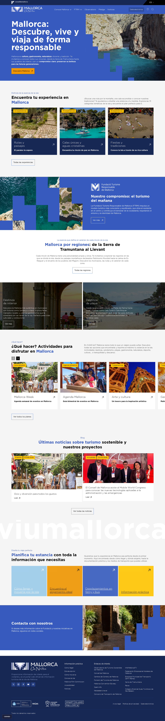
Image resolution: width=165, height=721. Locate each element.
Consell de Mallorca (101, 673)
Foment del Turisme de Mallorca (106, 680)
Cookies (7, 716)
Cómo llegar (69, 668)
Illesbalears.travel (100, 691)
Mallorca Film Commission (74, 682)
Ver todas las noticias (82, 511)
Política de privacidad (131, 704)
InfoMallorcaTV (131, 668)
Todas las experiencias (23, 162)
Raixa (127, 685)
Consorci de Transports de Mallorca (107, 694)
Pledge (102, 9)
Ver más (96, 220)
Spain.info (98, 687)
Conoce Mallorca (61, 9)
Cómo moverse (70, 675)
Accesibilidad (69, 685)
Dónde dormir (69, 671)
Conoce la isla (69, 678)
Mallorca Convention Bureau (105, 684)
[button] (18, 358)
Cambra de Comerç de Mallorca (106, 677)
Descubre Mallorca (21, 71)
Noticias (111, 9)
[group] (34, 385)
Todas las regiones (82, 270)
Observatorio (90, 9)
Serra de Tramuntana (133, 682)
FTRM (76, 9)
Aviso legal (117, 704)
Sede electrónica (136, 9)
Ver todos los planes (22, 417)
